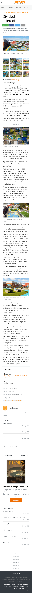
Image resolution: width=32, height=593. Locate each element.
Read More (16, 500)
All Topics (10, 8)
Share (12, 25)
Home (2, 8)
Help (23, 25)
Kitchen (26, 8)
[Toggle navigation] (8, 3)
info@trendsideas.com (20, 577)
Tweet (18, 25)
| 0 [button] (6, 25)
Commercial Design (16, 400)
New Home (18, 8)
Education (6, 400)
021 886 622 (9, 577)
